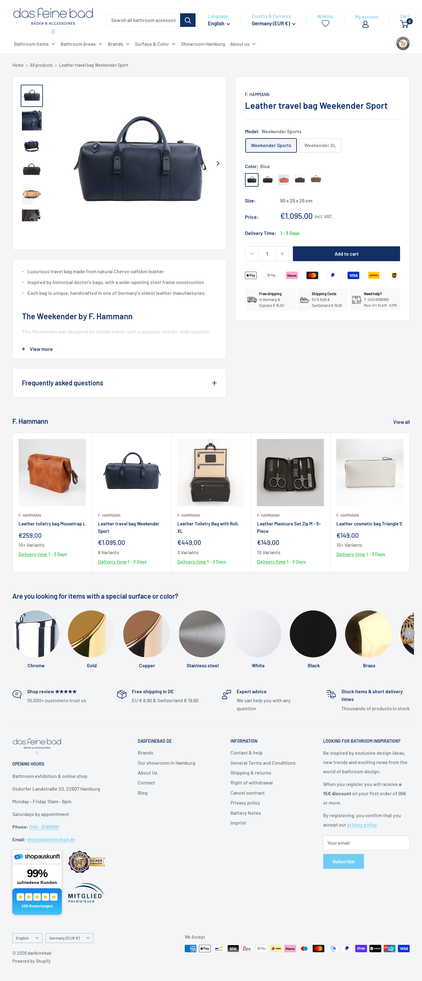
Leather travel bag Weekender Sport (128, 527)
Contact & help (246, 752)
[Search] (188, 20)
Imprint (238, 823)
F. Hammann (257, 94)
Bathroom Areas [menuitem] (78, 44)
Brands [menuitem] (115, 44)
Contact (146, 782)
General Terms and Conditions (263, 763)
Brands (145, 752)
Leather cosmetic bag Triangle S (369, 524)
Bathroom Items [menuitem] (31, 44)
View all (402, 422)
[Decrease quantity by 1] (251, 254)
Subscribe (343, 861)
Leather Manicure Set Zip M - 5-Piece (289, 527)
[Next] (218, 163)
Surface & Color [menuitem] (152, 44)
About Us (148, 772)
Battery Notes (245, 813)
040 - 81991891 (44, 827)
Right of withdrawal (251, 782)
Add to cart (347, 254)
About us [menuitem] (240, 44)
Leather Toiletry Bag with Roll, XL (208, 527)
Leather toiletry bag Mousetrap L (52, 524)
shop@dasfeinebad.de (51, 839)
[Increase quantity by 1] (282, 254)
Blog (143, 793)
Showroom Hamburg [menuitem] (203, 44)
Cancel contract (247, 793)
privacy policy (362, 824)
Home (18, 65)
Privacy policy (245, 802)
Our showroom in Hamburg (166, 763)
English (22, 938)
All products (41, 65)
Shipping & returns (250, 772)
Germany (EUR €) (64, 938)
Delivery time (33, 554)
